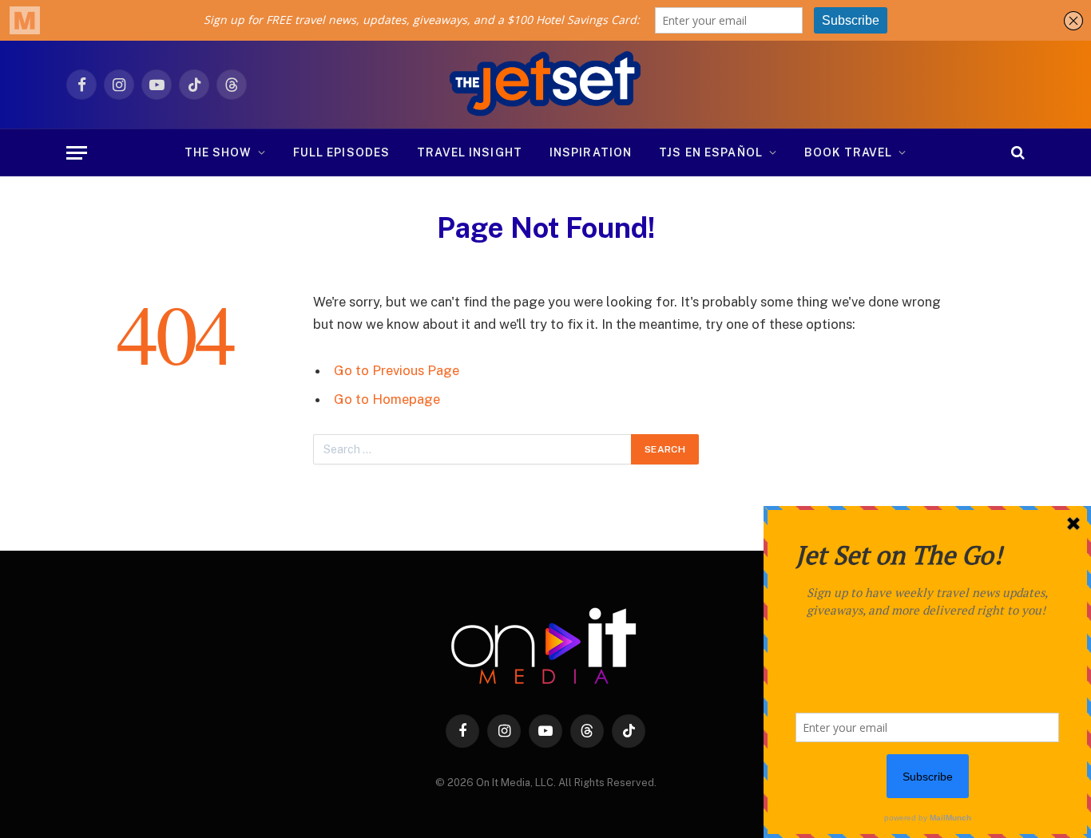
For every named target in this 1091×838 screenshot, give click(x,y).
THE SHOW (218, 152)
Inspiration (590, 152)
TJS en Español (711, 152)
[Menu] (76, 153)
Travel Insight (469, 152)
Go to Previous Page (396, 370)
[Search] (1016, 153)
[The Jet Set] (546, 84)
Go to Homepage (387, 399)
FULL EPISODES (342, 152)
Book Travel (848, 152)
